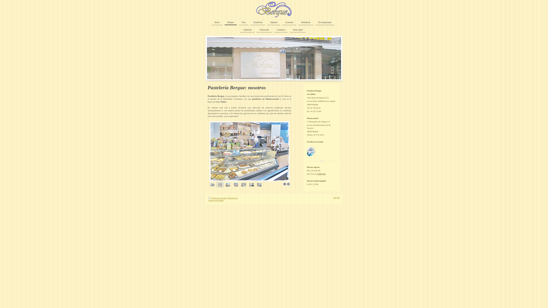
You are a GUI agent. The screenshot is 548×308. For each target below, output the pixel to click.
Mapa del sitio (233, 198)
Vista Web (336, 198)
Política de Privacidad (215, 200)
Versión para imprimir (219, 198)
